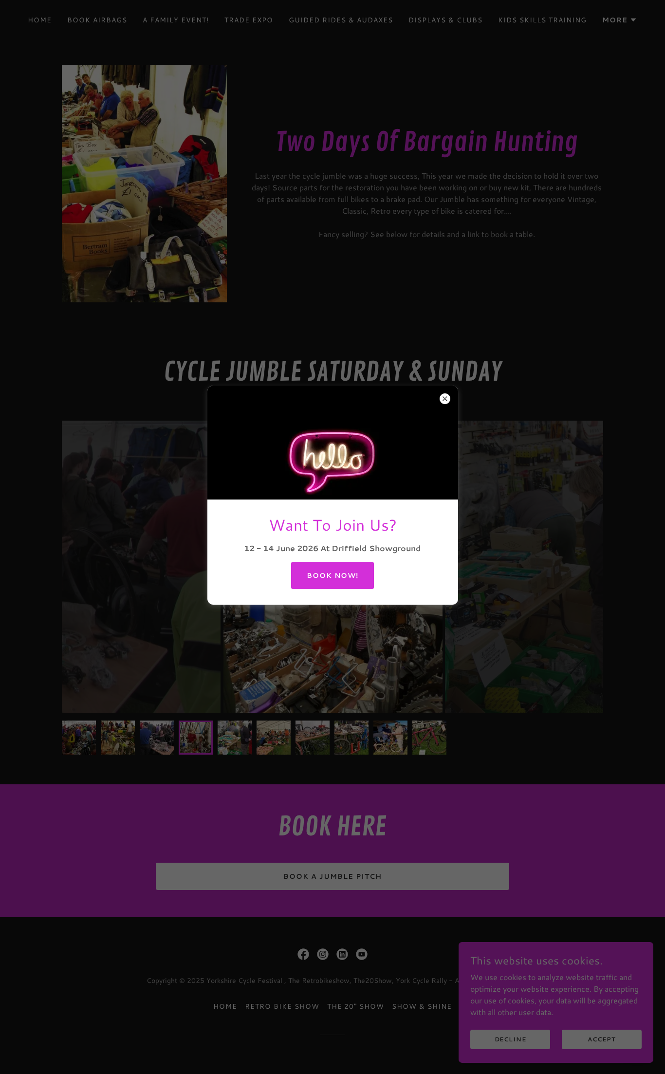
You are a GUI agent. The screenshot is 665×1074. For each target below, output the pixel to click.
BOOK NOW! (332, 575)
